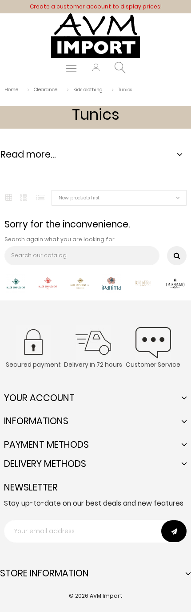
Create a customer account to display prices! (96, 6)
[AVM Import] (95, 35)
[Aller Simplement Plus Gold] (79, 282)
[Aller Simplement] (15, 282)
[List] (40, 197)
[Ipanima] (111, 282)
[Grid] (8, 197)
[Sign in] (96, 69)
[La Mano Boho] (175, 282)
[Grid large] (24, 198)
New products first (79, 198)
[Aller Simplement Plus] (47, 282)
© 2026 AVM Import (96, 596)
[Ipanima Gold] (143, 282)
